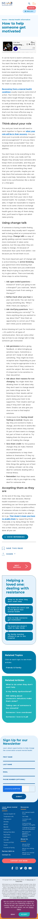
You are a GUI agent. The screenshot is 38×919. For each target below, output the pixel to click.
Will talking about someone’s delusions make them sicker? (19, 698)
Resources (25, 807)
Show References (16, 537)
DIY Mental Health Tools (28, 813)
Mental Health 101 (9, 814)
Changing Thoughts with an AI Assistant (28, 828)
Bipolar (6, 827)
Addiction (7, 829)
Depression (7, 819)
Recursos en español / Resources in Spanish (26, 834)
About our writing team (28, 849)
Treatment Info (9, 816)
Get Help (25, 816)
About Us (24, 839)
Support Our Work (19, 861)
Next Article (17, 566)
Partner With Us (8, 851)
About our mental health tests (28, 853)
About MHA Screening (26, 845)
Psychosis (7, 834)
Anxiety (6, 821)
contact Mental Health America (20, 897)
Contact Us (6, 855)
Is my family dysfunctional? (19, 691)
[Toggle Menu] (34, 3)
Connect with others (26, 819)
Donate (31, 8)
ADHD (6, 824)
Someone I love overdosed (19, 712)
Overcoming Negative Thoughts (28, 824)
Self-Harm (7, 837)
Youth (5, 845)
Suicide (6, 840)
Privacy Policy (19, 881)
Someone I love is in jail (17, 717)
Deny (13, 914)
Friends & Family (13, 668)
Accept (24, 914)
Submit (19, 796)
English (29, 11)
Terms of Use (30, 879)
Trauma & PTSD (9, 842)
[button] (29, 3)
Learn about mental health (9, 807)
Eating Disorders (9, 832)
